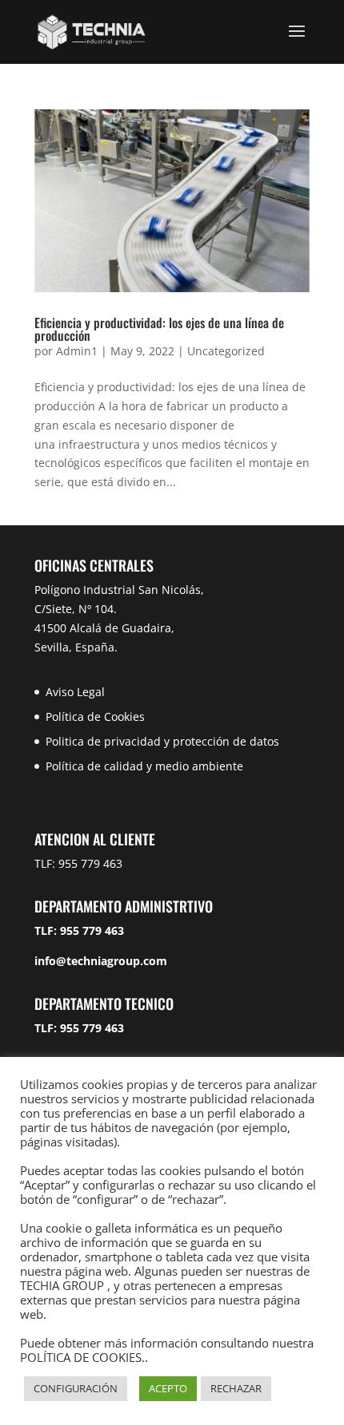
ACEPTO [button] (168, 1388)
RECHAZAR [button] (236, 1388)
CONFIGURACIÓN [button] (76, 1388)
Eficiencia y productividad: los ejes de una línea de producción (159, 329)
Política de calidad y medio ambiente (144, 766)
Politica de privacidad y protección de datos (162, 741)
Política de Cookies (95, 716)
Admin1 (77, 350)
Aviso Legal (75, 691)
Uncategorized (226, 350)
